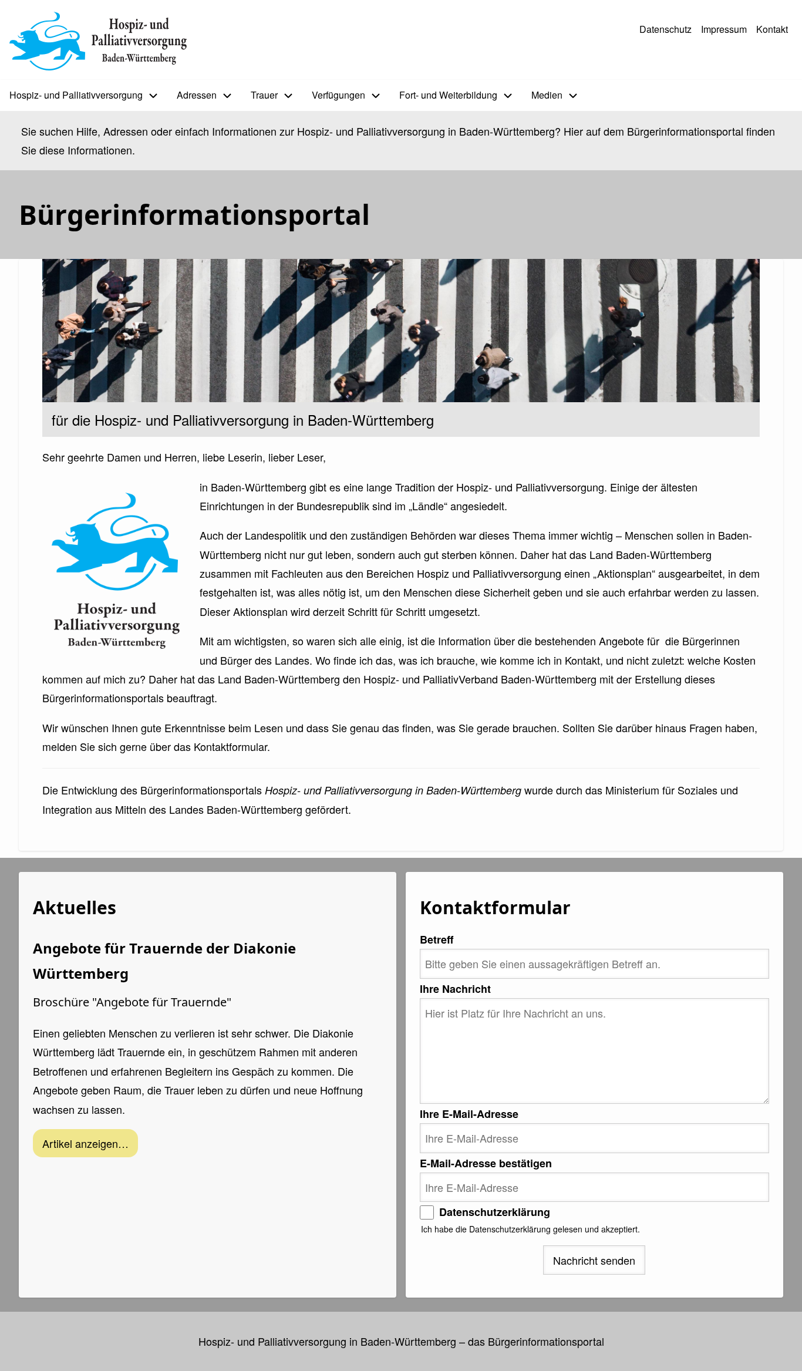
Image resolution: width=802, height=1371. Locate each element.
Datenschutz (665, 29)
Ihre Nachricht (455, 988)
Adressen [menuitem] (197, 95)
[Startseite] (98, 41)
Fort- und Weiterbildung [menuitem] (448, 95)
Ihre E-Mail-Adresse (469, 1113)
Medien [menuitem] (546, 95)
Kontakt (772, 29)
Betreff (436, 939)
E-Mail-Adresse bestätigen (486, 1163)
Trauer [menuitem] (264, 95)
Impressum (724, 29)
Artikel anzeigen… (85, 1143)
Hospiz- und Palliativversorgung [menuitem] (76, 95)
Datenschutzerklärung (494, 1212)
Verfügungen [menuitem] (338, 95)
